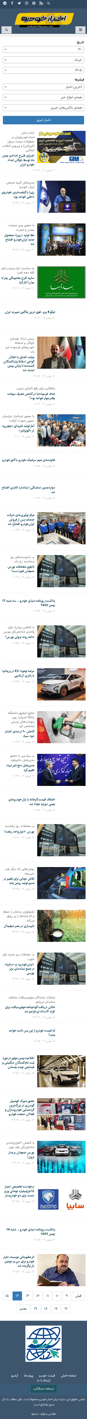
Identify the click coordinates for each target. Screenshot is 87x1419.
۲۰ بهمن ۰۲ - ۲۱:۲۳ (23, 250)
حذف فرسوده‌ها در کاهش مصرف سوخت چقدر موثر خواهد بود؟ (31, 396)
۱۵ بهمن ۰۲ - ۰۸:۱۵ (44, 1041)
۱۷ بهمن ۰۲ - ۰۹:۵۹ (23, 643)
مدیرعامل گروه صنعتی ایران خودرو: (20, 185)
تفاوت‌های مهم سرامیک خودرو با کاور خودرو (28, 460)
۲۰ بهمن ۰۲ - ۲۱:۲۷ (44, 170)
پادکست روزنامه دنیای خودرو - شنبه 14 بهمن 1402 (30, 1231)
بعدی (23, 1309)
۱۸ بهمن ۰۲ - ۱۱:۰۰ (24, 436)
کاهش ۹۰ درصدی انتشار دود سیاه (19, 733)
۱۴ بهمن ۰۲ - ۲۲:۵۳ (23, 1201)
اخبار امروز (43, 120)
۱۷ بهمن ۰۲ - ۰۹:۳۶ (23, 681)
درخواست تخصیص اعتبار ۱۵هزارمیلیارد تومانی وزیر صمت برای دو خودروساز (19, 1191)
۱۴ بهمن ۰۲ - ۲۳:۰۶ (23, 1163)
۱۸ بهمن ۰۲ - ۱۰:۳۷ (23, 530)
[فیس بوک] (12, 3)
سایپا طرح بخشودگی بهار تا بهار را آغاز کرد (17, 280)
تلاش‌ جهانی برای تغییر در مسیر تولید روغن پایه (18, 881)
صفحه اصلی (68, 1375)
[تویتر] (19, 3)
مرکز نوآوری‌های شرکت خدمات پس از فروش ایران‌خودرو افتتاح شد (20, 519)
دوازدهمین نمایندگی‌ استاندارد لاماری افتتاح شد (28, 489)
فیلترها (79, 79)
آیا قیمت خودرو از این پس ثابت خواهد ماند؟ (32, 1033)
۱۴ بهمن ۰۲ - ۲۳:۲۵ (23, 1120)
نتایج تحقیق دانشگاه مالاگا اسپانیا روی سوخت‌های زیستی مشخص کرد (21, 720)
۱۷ (56, 1309)
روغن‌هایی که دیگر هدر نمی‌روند (19, 871)
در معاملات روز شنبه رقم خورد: (18, 957)
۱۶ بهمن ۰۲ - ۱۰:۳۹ (23, 742)
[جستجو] (48, 3)
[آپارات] (34, 3)
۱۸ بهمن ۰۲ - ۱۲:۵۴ (44, 376)
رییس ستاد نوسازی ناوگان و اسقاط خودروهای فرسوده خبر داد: (19, 345)
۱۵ (7, 1296)
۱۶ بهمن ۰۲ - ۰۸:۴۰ (23, 837)
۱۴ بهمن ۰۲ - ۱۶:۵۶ (44, 1240)
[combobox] (43, 49)
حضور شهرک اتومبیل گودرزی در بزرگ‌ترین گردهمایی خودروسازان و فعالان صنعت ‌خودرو (19, 1107)
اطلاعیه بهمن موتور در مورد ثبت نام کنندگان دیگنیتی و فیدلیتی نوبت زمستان (18, 1062)
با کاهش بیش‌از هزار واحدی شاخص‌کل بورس (18, 629)
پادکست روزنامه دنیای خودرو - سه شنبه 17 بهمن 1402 (28, 603)
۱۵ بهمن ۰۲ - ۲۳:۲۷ (44, 1017)
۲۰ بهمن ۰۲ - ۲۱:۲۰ (23, 288)
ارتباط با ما (43, 1380)
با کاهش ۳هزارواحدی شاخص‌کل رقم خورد (20, 1145)
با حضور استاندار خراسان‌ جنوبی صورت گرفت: (18, 418)
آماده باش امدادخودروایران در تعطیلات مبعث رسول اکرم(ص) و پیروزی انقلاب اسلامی (18, 142)
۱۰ (57, 1296)
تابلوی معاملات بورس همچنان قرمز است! (20, 569)
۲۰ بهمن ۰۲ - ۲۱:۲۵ (23, 203)
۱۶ (66, 1309)
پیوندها (28, 1375)
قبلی (78, 1296)
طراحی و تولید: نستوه (43, 1414)
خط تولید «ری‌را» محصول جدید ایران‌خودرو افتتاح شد (19, 240)
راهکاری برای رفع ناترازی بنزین (36, 388)
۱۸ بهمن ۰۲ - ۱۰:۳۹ (44, 498)
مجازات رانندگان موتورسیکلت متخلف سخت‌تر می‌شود (31, 999)
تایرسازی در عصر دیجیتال (19, 926)
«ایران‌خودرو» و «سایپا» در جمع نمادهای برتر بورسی (19, 969)
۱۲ (37, 1296)
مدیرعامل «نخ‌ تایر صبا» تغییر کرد (20, 767)
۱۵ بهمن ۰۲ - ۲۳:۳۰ (23, 979)
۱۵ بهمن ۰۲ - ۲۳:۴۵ (23, 889)
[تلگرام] (5, 3)
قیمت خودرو (47, 1375)
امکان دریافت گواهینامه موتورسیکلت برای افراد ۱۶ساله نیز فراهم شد (30, 1009)
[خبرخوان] (41, 3)
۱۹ (35, 1309)
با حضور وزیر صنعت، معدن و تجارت (21, 227)
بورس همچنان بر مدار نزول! (21, 1154)
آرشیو (14, 1375)
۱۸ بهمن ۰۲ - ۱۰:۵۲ (44, 466)
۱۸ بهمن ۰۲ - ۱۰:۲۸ (23, 577)
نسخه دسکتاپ (43, 1388)
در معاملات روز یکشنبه (19, 826)
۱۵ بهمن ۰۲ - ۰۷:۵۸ (23, 1073)
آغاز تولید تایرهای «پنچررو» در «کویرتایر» (18, 428)
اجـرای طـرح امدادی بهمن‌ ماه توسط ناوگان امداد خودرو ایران (18, 160)
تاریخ (80, 42)
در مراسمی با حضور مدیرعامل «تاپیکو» (22, 758)
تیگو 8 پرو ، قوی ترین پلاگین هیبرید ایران (30, 312)
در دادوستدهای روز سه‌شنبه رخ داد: (22, 559)
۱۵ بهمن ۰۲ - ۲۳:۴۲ (23, 932)
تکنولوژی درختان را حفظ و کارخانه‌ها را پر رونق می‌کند (18, 916)
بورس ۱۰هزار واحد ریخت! (19, 831)
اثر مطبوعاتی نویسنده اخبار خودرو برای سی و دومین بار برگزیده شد (18, 1261)
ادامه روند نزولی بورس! (19, 637)
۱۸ (45, 1309)
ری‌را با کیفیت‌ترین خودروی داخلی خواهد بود (17, 194)
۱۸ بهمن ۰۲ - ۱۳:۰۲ (44, 318)
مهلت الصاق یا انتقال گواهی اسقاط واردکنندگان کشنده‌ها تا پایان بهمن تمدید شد (18, 363)
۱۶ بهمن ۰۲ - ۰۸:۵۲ (44, 810)
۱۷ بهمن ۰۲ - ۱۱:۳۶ (44, 611)
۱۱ (47, 1296)
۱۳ (27, 1296)
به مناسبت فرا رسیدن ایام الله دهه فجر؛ (17, 270)
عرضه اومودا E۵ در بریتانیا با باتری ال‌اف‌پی (18, 673)
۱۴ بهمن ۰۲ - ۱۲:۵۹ (23, 1272)
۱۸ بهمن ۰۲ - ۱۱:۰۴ (45, 404)
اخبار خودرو (43, 17)
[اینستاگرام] (26, 3)
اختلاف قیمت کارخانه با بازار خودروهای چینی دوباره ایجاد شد (31, 801)
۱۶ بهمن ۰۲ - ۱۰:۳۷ (23, 776)
